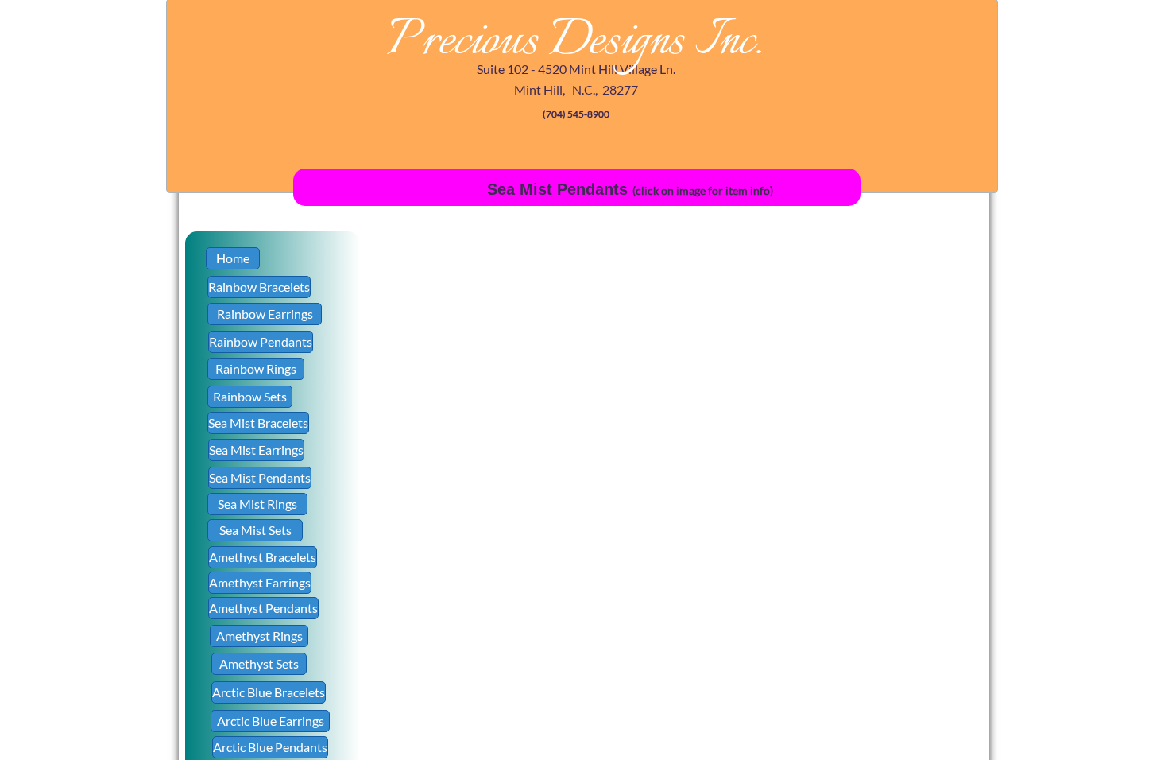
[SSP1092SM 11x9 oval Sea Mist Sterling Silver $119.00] (434, 633)
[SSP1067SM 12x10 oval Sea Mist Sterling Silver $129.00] (657, 411)
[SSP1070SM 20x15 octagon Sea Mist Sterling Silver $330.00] (434, 522)
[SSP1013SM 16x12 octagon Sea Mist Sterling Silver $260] (546, 299)
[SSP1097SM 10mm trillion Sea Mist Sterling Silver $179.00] (657, 633)
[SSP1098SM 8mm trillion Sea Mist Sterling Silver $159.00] (768, 633)
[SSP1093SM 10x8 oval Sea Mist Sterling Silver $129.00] (546, 633)
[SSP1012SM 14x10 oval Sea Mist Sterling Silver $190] (434, 299)
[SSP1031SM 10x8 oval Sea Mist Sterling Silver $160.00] (879, 299)
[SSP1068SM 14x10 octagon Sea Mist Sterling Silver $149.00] (768, 411)
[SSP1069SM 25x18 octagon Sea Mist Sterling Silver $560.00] (879, 411)
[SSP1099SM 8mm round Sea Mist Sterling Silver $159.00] (879, 633)
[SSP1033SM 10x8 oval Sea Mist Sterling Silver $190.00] (546, 411)
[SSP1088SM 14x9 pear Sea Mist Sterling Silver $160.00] (879, 522)
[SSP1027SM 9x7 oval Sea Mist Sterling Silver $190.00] (768, 299)
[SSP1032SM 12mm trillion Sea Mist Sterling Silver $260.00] (434, 411)
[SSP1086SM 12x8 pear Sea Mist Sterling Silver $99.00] (657, 522)
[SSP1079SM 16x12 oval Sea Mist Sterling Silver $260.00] (546, 522)
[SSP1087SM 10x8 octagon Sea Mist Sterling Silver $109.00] (768, 522)
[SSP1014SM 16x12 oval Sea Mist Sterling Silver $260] (657, 299)
